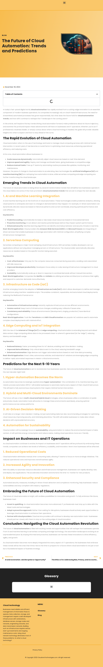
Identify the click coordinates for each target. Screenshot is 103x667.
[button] (64, 2)
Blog (4, 35)
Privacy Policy (37, 650)
